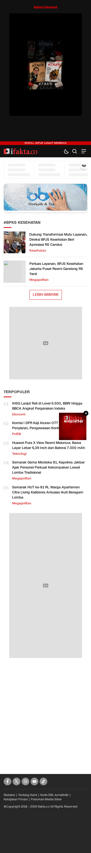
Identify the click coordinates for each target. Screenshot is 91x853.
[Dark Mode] (66, 151)
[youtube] (34, 781)
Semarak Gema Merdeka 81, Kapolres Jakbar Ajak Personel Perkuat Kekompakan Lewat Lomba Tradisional (48, 467)
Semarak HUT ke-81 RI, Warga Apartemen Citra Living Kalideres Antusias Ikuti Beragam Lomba (47, 492)
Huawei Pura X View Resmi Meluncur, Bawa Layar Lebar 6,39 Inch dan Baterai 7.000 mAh (48, 445)
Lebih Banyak (45, 294)
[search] (74, 151)
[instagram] (25, 781)
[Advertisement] (45, 710)
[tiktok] (43, 781)
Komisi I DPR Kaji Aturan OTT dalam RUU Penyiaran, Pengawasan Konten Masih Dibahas (49, 425)
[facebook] (7, 781)
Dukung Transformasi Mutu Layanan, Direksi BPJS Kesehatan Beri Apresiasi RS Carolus (58, 239)
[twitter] (16, 781)
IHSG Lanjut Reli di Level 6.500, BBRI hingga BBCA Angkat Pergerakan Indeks (47, 406)
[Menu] (83, 151)
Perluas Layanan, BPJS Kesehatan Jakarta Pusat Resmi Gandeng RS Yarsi (56, 268)
